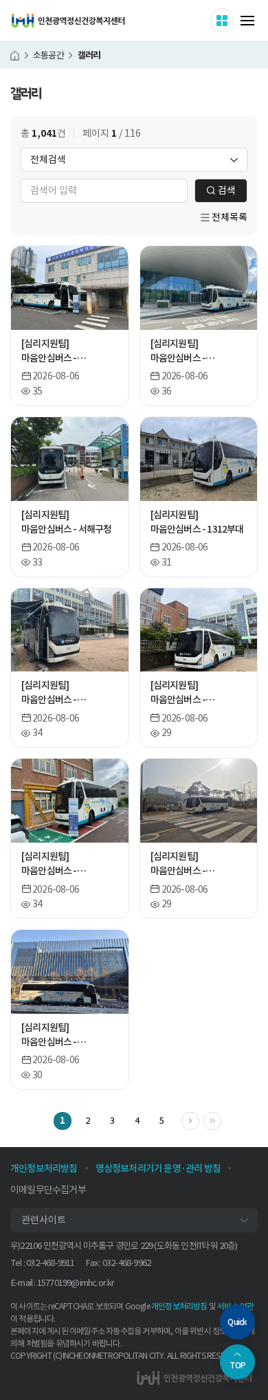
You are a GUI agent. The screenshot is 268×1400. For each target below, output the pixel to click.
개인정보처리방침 (179, 1306)
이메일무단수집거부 (48, 1190)
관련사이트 (43, 1220)
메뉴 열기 (247, 20)
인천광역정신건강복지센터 (68, 20)
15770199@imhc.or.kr (76, 1283)
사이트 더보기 (233, 20)
